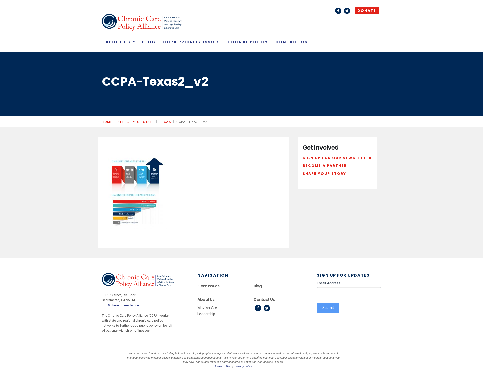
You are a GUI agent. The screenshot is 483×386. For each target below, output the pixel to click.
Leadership (206, 314)
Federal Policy (248, 42)
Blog (148, 42)
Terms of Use (223, 366)
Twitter (347, 11)
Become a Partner (325, 165)
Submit (328, 307)
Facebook (338, 11)
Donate (366, 10)
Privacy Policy (243, 366)
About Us (119, 42)
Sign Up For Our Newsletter (337, 157)
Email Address (329, 283)
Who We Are (207, 307)
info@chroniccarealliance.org (123, 305)
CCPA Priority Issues (191, 42)
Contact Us (291, 42)
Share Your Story (324, 173)
